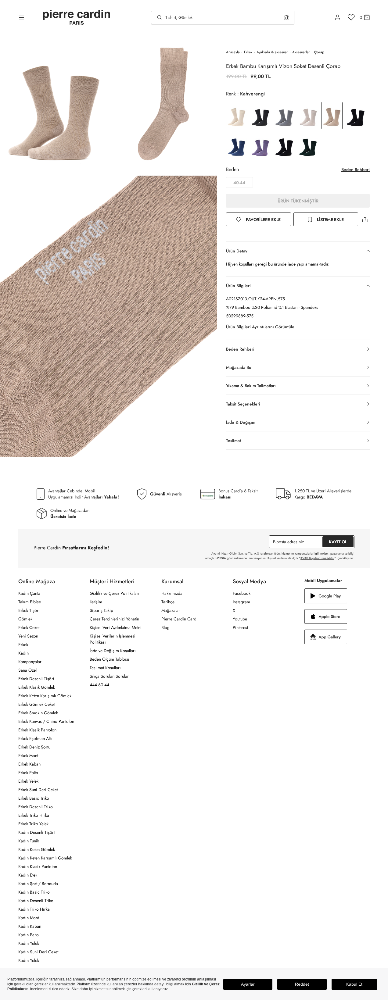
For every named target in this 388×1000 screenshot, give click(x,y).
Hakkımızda (171, 593)
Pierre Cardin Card (178, 619)
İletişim (96, 602)
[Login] (337, 17)
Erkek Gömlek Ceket (36, 704)
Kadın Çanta (29, 593)
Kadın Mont (28, 918)
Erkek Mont (28, 755)
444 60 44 (99, 685)
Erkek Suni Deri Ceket (38, 790)
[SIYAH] (284, 145)
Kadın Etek (27, 875)
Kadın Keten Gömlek (36, 849)
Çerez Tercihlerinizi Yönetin (114, 619)
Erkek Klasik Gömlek (36, 687)
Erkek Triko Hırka (33, 815)
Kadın (23, 653)
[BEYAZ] (236, 115)
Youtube (240, 619)
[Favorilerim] (351, 17)
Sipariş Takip (101, 610)
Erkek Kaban (29, 764)
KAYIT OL (338, 542)
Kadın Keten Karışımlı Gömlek (45, 858)
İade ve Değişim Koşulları (113, 651)
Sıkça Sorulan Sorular (109, 676)
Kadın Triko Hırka (34, 909)
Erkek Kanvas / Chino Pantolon (46, 721)
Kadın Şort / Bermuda (38, 883)
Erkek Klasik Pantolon (37, 730)
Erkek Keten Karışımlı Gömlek (44, 696)
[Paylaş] (365, 219)
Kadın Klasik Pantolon (37, 866)
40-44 (239, 183)
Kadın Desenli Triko (35, 901)
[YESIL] (308, 145)
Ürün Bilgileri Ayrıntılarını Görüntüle (260, 327)
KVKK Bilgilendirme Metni (317, 558)
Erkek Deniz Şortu (34, 747)
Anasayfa (233, 52)
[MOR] (260, 145)
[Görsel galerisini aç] (54, 105)
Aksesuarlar (301, 52)
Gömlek (25, 619)
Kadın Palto (28, 935)
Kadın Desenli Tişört (36, 832)
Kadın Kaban (29, 926)
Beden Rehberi (355, 169)
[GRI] (260, 115)
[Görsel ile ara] (286, 17)
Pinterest (240, 627)
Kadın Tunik (28, 841)
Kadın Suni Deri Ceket (38, 952)
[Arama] (159, 17)
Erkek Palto (28, 773)
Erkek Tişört (28, 610)
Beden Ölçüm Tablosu (109, 659)
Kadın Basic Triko (34, 892)
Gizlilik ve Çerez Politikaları (114, 593)
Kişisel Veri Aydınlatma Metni (116, 627)
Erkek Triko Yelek (33, 824)
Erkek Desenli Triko (35, 807)
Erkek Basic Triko (33, 798)
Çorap (319, 52)
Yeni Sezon (28, 636)
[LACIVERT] (355, 115)
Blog (165, 627)
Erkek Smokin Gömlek (38, 713)
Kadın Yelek (28, 943)
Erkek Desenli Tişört (36, 679)
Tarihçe (167, 602)
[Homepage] (76, 17)
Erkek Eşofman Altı (35, 738)
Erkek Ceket (28, 627)
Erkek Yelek (28, 781)
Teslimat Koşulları (105, 668)
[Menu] (21, 17)
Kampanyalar (29, 662)
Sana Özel (27, 670)
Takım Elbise (29, 602)
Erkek (248, 52)
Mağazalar (170, 610)
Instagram (241, 602)
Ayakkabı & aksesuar (272, 52)
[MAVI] (236, 145)
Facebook (241, 593)
